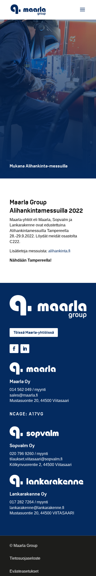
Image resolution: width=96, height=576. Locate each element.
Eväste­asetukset (24, 571)
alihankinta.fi (59, 251)
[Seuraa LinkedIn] (24, 348)
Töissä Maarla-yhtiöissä (34, 332)
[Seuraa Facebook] (14, 348)
